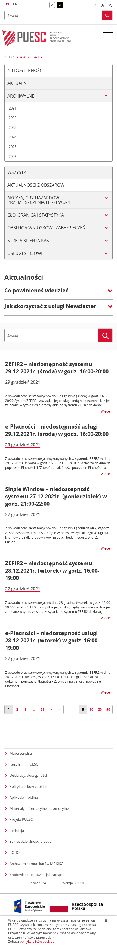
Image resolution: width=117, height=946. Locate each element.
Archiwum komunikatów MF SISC (36, 863)
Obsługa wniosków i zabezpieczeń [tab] (46, 228)
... (34, 709)
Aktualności (29, 57)
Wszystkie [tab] (18, 172)
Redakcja (17, 830)
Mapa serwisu (21, 753)
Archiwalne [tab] (20, 96)
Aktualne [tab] (18, 83)
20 (100, 709)
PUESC (9, 57)
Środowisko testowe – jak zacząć (36, 874)
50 (108, 709)
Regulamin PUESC (24, 764)
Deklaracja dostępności (28, 775)
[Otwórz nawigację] (108, 30)
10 (91, 709)
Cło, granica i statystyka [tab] (35, 215)
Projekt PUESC (21, 819)
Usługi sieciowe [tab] (25, 253)
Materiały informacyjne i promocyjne (39, 808)
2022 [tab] (12, 117)
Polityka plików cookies (28, 786)
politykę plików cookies (37, 941)
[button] (58, 293)
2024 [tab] (12, 137)
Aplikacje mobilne (24, 797)
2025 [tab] (12, 146)
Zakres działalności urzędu (31, 841)
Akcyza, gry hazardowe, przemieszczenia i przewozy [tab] (38, 200)
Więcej (106, 411)
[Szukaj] (107, 15)
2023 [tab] (12, 127)
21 (42, 709)
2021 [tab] (12, 108)
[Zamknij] (106, 920)
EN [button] (15, 4)
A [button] (53, 5)
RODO (15, 852)
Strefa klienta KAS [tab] (28, 240)
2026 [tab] (12, 156)
